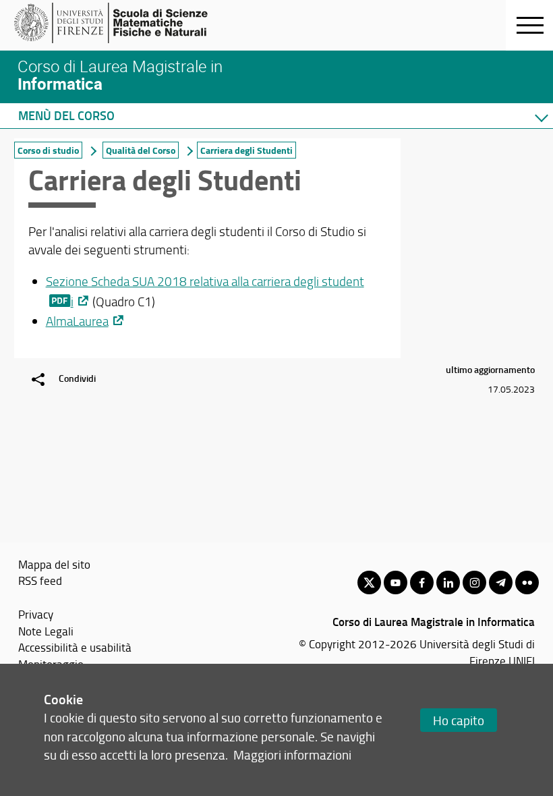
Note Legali (46, 631)
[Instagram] (474, 582)
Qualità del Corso (140, 150)
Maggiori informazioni (292, 754)
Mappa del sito (54, 564)
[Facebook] (422, 582)
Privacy (35, 614)
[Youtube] (395, 582)
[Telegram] (501, 582)
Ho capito (458, 720)
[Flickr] (527, 582)
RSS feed (40, 580)
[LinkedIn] (448, 582)
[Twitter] (369, 582)
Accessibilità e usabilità (75, 647)
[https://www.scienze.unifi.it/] (118, 23)
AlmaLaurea (77, 321)
